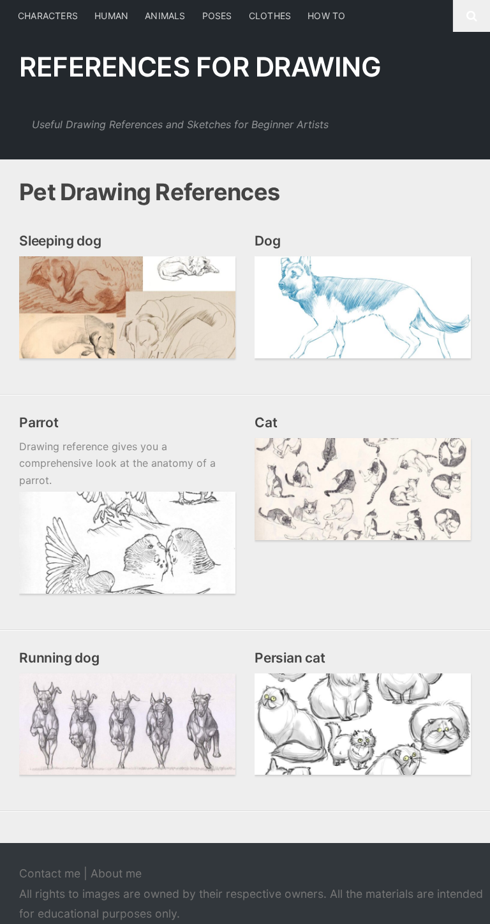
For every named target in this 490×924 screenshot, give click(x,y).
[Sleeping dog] (127, 307)
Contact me (49, 873)
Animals (165, 15)
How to (326, 15)
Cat (266, 422)
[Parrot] (127, 543)
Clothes (270, 15)
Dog (267, 241)
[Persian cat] (363, 724)
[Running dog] (127, 724)
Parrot (39, 422)
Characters (48, 15)
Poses (217, 15)
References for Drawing (200, 66)
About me (116, 873)
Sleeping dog (60, 241)
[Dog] (363, 307)
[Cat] (363, 489)
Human (111, 15)
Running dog (59, 658)
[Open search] (471, 16)
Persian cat (290, 658)
